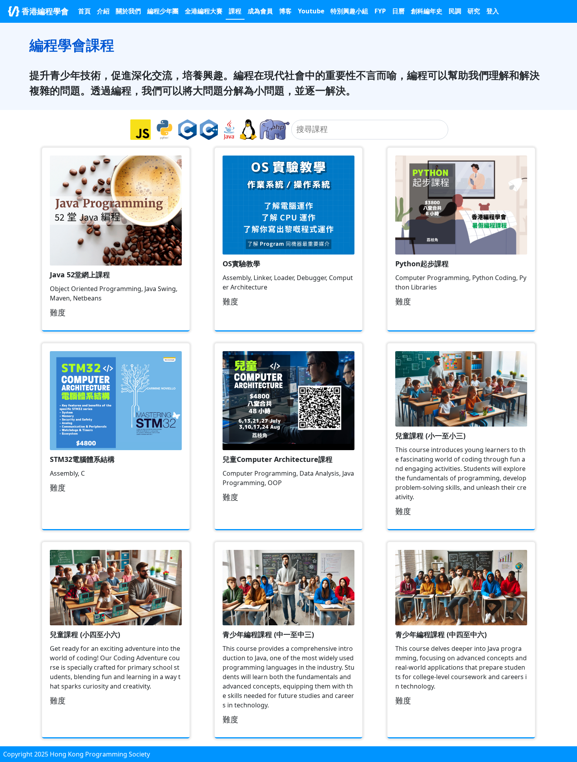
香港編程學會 (44, 11)
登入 (492, 11)
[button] (349, 11)
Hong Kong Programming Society (100, 754)
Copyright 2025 (26, 754)
